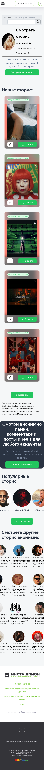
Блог (22, 704)
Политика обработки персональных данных (22, 690)
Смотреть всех (22, 521)
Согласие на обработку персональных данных (22, 698)
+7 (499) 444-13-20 (22, 684)
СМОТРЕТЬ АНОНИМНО (25, 3)
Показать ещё (22, 395)
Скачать (29, 144)
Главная (7, 18)
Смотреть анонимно (22, 72)
